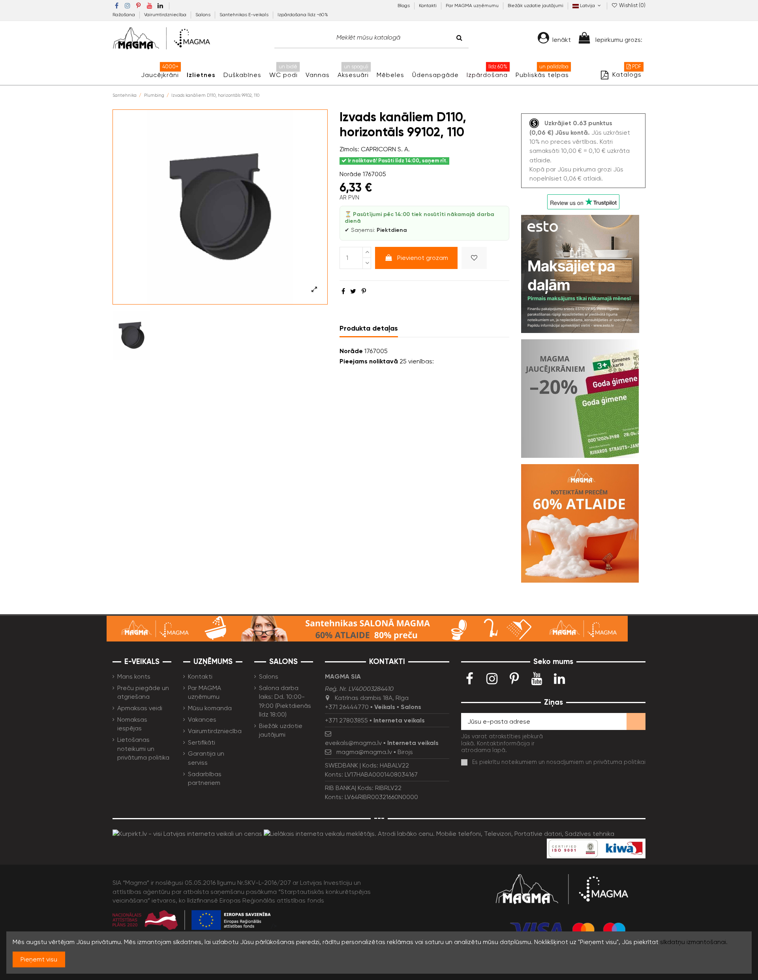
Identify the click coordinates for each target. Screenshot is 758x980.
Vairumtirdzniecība (166, 14)
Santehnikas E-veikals (245, 14)
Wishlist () (631, 5)
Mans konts (133, 676)
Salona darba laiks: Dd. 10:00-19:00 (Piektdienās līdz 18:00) (285, 701)
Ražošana (124, 14)
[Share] (343, 291)
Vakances (202, 719)
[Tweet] (353, 291)
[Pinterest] (364, 291)
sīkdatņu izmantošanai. (694, 942)
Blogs (404, 5)
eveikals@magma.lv (353, 743)
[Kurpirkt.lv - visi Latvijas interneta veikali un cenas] (187, 833)
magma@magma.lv (364, 752)
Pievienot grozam (422, 257)
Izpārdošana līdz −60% (303, 14)
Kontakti (428, 5)
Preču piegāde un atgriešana (143, 692)
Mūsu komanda (210, 708)
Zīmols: (349, 149)
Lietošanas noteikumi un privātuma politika (143, 748)
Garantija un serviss (206, 758)
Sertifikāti (201, 742)
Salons (203, 14)
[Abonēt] (636, 721)
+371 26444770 (347, 707)
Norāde (350, 174)
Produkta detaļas (369, 328)
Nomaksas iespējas (132, 724)
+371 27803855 (346, 720)
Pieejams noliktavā (369, 361)
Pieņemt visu (39, 959)
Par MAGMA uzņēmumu (473, 5)
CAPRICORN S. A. (385, 149)
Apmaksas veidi (139, 708)
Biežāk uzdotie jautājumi (535, 5)
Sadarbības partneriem (204, 778)
